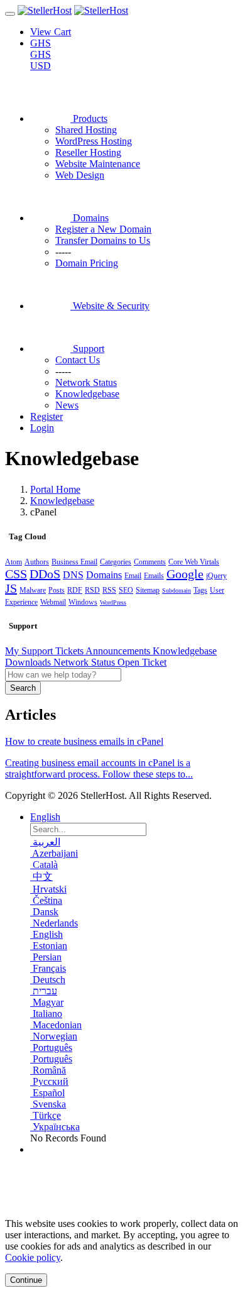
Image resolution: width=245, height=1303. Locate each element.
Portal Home (55, 489)
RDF (74, 590)
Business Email (74, 562)
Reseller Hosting (88, 152)
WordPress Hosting (93, 141)
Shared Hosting (86, 129)
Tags (200, 590)
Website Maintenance (97, 163)
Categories (115, 562)
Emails (154, 575)
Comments (150, 562)
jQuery (216, 575)
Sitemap (148, 590)
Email (132, 575)
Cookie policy (32, 1257)
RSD (92, 590)
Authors (36, 562)
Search (23, 688)
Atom (13, 562)
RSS (109, 590)
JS (11, 588)
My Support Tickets (45, 651)
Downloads (29, 662)
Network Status (85, 662)
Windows (82, 602)
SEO (126, 590)
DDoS (45, 574)
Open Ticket (141, 662)
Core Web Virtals (193, 562)
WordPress (113, 602)
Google (185, 574)
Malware (32, 590)
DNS (73, 574)
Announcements (119, 651)
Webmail (53, 602)
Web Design (79, 175)
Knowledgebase (62, 500)
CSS (16, 574)
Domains (104, 574)
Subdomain (176, 590)
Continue (26, 1280)
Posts (56, 590)
